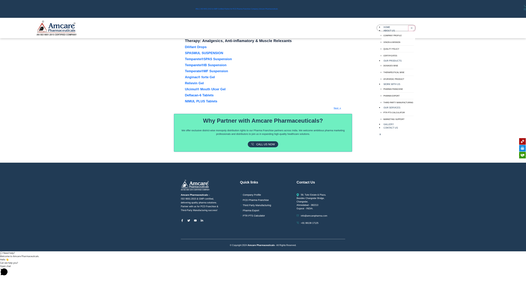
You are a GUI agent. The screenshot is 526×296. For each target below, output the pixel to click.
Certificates (390, 56)
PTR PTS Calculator (394, 112)
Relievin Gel (194, 83)
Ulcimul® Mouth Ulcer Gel (205, 89)
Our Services (392, 107)
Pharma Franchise (393, 89)
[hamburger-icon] (411, 28)
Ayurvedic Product (393, 79)
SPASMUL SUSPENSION (204, 53)
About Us (389, 30)
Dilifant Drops (196, 47)
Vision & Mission (391, 42)
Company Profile (392, 35)
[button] (263, 253)
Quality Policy (391, 49)
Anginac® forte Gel (200, 77)
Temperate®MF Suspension (206, 71)
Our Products (393, 60)
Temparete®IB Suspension (206, 65)
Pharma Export (391, 96)
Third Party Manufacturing (398, 102)
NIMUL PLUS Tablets (201, 101)
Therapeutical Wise (393, 72)
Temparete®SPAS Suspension (208, 59)
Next (337, 108)
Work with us (392, 84)
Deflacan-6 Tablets (199, 95)
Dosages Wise (390, 66)
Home (387, 27)
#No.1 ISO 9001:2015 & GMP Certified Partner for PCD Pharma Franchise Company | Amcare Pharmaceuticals (237, 9)
